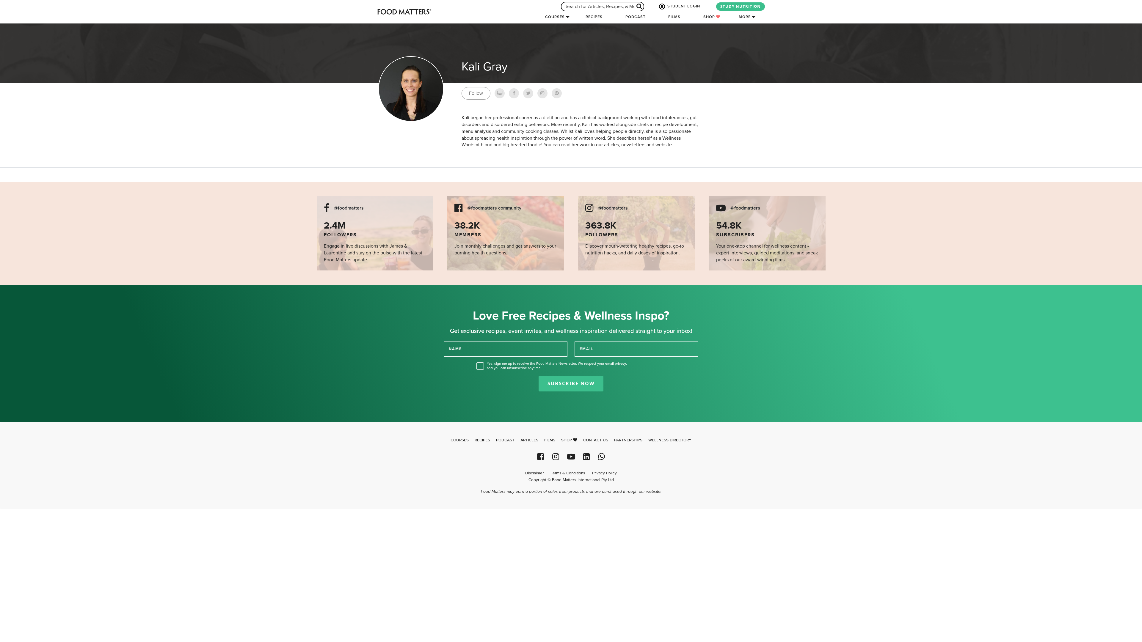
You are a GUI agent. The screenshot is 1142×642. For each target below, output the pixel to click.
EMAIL (587, 349)
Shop (709, 17)
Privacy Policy (604, 473)
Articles (529, 440)
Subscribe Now (571, 383)
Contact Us (595, 440)
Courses (555, 17)
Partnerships (628, 440)
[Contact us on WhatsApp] (601, 457)
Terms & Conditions (568, 473)
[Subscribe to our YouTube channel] (571, 457)
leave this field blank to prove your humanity (24, 291)
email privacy (615, 363)
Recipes (594, 17)
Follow (476, 93)
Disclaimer (534, 473)
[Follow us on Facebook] (541, 457)
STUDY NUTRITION (740, 6)
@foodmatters (349, 208)
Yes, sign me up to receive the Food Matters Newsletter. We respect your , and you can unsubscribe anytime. (557, 365)
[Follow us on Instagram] (556, 457)
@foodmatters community (494, 208)
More (745, 17)
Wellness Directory (669, 440)
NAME (455, 349)
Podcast (635, 17)
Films (674, 17)
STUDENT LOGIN (683, 6)
